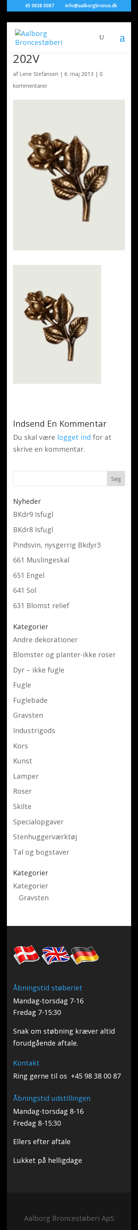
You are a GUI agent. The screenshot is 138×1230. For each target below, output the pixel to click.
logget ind (74, 437)
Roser (22, 791)
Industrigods (34, 730)
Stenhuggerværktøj (45, 836)
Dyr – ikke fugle (38, 669)
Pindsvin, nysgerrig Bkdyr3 (57, 544)
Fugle (22, 684)
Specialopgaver (38, 821)
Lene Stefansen (39, 73)
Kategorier (30, 885)
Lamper (26, 776)
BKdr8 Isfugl (33, 529)
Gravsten (28, 715)
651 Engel (28, 575)
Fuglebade (30, 700)
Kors (20, 745)
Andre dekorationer (45, 639)
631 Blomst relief (41, 605)
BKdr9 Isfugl (33, 514)
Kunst (22, 760)
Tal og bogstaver (41, 852)
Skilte (22, 806)
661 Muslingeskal (41, 559)
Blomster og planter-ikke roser (64, 654)
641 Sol (24, 590)
